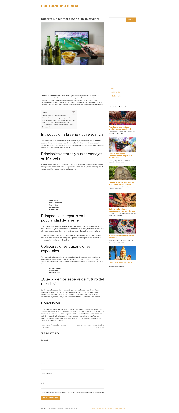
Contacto (92, 408)
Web (42, 383)
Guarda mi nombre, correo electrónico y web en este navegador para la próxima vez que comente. (73, 392)
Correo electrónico (47, 373)
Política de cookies (101, 408)
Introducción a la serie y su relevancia (54, 116)
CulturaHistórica (59, 6)
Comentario (45, 340)
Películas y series (116, 96)
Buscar (131, 19)
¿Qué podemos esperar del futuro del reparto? (58, 125)
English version (115, 92)
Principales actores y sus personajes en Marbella (58, 118)
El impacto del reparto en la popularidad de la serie (59, 120)
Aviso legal (122, 408)
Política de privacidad (112, 408)
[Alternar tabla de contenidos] (73, 113)
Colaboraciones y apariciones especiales (56, 122)
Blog (112, 88)
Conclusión (47, 127)
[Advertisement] (72, 81)
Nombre (43, 364)
